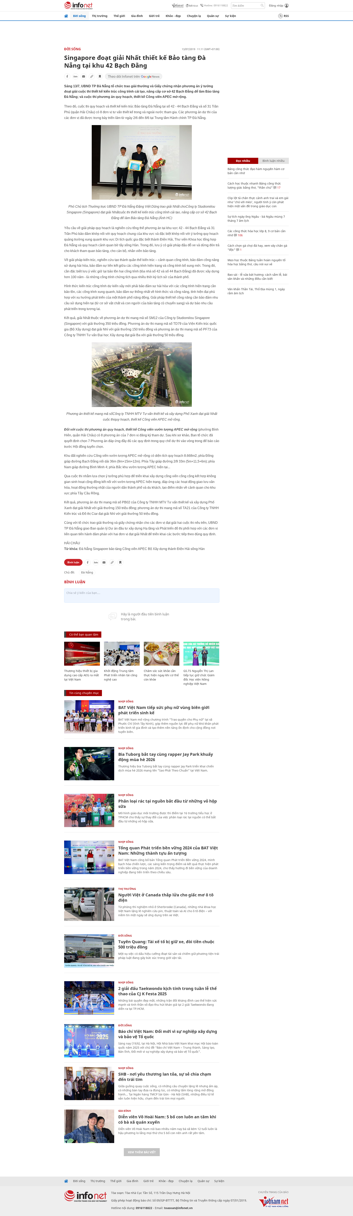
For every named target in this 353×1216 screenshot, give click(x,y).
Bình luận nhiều (274, 161)
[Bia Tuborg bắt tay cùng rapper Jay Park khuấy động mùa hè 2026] (89, 763)
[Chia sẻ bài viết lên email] (83, 76)
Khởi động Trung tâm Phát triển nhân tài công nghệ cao (120, 675)
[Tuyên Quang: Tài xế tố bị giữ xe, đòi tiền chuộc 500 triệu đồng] (89, 951)
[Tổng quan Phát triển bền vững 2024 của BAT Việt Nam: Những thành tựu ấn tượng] (89, 857)
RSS (286, 16)
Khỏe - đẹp (173, 16)
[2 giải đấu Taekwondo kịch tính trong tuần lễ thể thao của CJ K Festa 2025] (89, 997)
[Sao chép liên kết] (92, 76)
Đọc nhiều (243, 161)
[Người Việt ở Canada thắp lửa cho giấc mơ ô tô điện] (89, 904)
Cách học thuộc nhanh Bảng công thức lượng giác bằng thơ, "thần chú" (254, 185)
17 (278, 187)
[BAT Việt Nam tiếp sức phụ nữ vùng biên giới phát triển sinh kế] (89, 716)
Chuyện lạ (194, 16)
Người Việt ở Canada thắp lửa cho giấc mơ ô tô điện (165, 897)
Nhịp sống (125, 701)
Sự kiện (230, 16)
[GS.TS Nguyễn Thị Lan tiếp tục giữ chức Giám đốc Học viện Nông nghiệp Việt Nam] (201, 654)
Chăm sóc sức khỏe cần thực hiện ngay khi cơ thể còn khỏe (161, 675)
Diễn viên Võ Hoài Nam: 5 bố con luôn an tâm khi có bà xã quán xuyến (167, 1119)
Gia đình (137, 16)
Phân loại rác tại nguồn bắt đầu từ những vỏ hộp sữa (167, 803)
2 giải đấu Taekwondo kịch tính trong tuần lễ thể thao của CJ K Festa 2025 (167, 991)
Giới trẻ (154, 16)
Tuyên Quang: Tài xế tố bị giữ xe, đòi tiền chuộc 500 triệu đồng (166, 944)
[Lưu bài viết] (100, 76)
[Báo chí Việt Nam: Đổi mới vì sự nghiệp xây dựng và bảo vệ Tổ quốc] (89, 1040)
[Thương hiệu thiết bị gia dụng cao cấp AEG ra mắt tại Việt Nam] (82, 654)
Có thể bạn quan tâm (83, 634)
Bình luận (73, 562)
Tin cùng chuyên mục (84, 693)
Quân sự (213, 16)
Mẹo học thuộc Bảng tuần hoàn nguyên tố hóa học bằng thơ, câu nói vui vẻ (256, 262)
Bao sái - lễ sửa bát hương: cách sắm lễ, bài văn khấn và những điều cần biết (257, 277)
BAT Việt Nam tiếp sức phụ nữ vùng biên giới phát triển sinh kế (163, 710)
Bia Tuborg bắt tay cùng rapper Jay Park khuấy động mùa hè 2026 (165, 756)
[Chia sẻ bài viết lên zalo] (75, 76)
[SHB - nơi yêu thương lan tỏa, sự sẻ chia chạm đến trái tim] (89, 1083)
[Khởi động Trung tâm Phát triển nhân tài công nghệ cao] (122, 654)
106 (240, 235)
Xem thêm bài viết (142, 1152)
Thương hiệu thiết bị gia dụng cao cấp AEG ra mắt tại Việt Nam (81, 675)
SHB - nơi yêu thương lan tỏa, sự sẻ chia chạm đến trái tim (164, 1076)
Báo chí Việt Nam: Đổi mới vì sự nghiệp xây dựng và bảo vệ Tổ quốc (167, 1034)
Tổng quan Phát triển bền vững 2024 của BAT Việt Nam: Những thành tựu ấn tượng (168, 850)
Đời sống (79, 16)
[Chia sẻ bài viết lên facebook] (67, 76)
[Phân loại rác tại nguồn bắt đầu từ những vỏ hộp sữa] (89, 810)
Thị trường (99, 16)
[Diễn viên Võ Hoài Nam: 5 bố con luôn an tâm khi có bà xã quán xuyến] (89, 1126)
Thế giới (119, 16)
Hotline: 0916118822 (216, 5)
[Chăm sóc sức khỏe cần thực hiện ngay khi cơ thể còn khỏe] (162, 654)
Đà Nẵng (87, 572)
